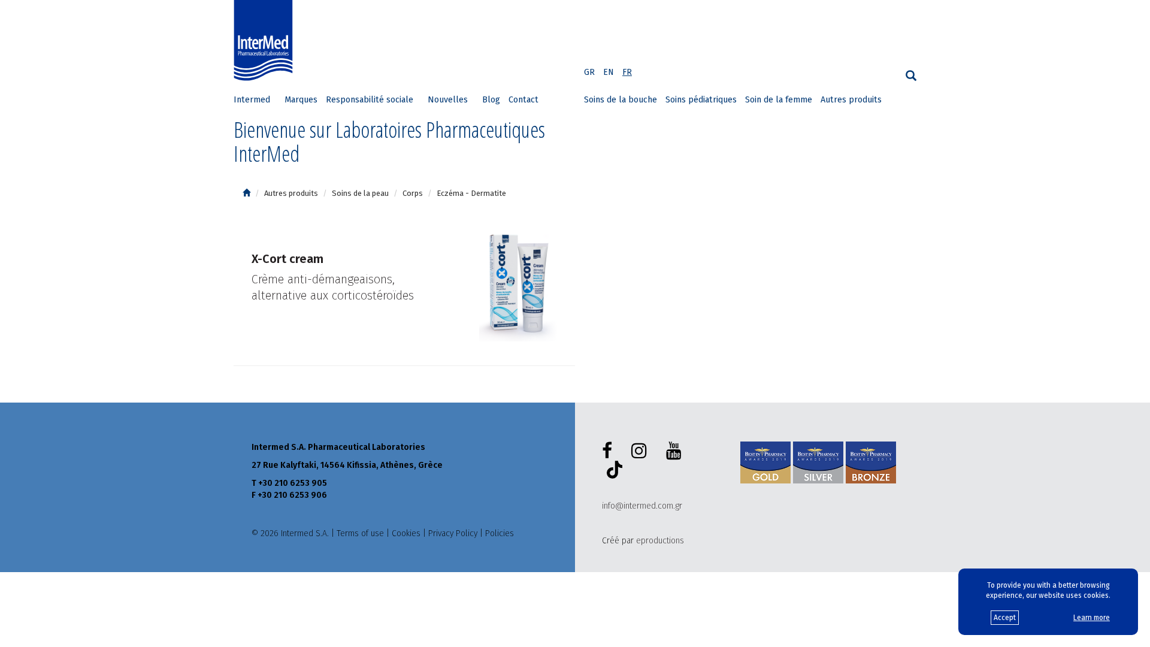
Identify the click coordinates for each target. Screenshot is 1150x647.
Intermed (252, 100)
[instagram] (641, 451)
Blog (491, 100)
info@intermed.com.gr (642, 506)
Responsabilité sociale (369, 100)
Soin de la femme (778, 100)
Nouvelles (448, 100)
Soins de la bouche (620, 100)
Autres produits (851, 100)
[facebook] (609, 451)
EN (608, 72)
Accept (1005, 617)
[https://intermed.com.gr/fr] (246, 193)
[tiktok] (612, 471)
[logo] (266, 40)
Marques (301, 100)
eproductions (660, 541)
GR (589, 72)
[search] (911, 75)
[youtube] (676, 451)
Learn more (1091, 617)
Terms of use (360, 533)
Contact (523, 100)
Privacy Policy (452, 533)
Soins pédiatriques (701, 100)
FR (627, 72)
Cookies (406, 533)
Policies (499, 533)
